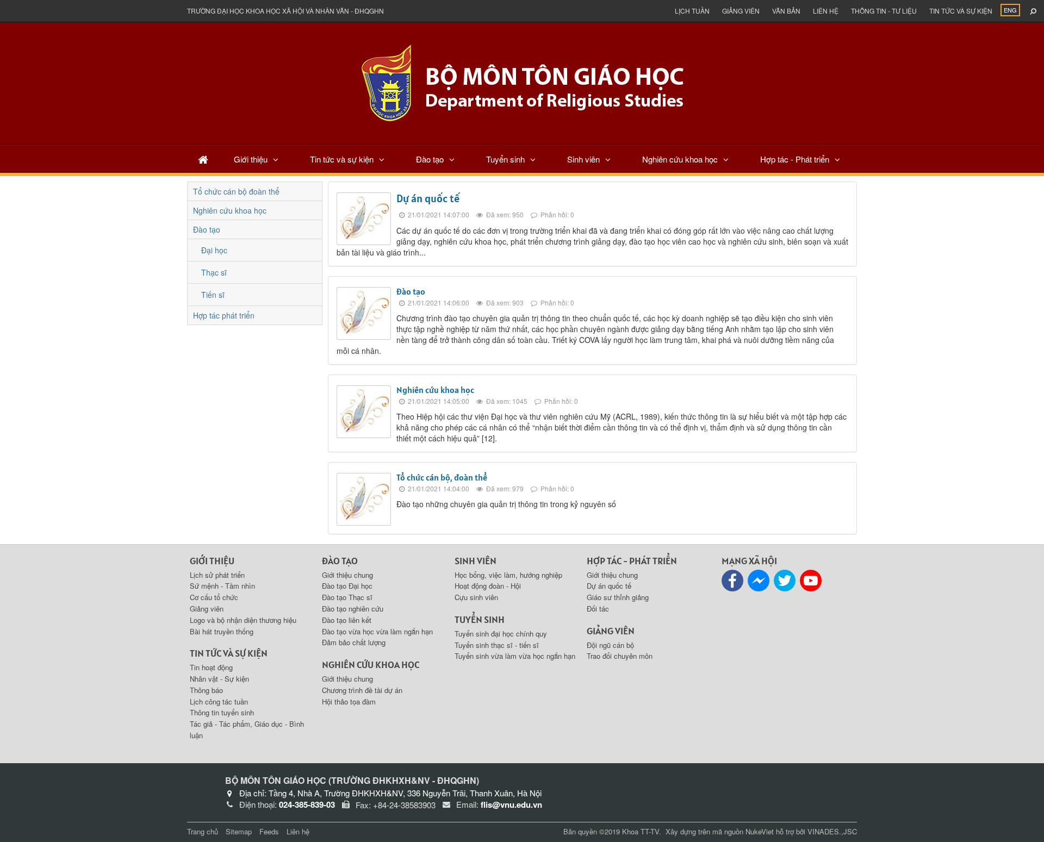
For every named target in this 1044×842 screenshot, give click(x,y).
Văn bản (786, 10)
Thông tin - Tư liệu (884, 10)
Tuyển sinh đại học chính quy (501, 633)
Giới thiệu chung (347, 575)
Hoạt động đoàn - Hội (488, 586)
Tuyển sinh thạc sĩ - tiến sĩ (497, 645)
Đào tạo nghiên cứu (352, 608)
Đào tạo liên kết (346, 620)
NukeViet (759, 831)
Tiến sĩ (213, 294)
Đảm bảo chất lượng (354, 642)
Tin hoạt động (211, 667)
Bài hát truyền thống (221, 631)
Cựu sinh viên (476, 597)
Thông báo (206, 690)
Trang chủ (202, 831)
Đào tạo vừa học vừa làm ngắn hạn (377, 631)
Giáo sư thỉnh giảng (618, 597)
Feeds (269, 831)
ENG (1010, 9)
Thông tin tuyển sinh (222, 712)
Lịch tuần (692, 10)
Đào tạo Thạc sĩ (347, 597)
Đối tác (598, 608)
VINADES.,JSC (832, 831)
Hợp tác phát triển (223, 315)
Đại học (214, 250)
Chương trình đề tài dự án (362, 690)
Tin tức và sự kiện (960, 10)
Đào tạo (430, 159)
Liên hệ (825, 10)
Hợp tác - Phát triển (794, 159)
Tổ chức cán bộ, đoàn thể (441, 477)
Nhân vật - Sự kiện (219, 678)
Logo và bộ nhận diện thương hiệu (243, 620)
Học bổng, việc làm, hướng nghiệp (508, 575)
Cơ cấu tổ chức (214, 597)
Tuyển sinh (505, 159)
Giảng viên (741, 10)
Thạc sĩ (214, 272)
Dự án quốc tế (427, 198)
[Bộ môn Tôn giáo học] (522, 82)
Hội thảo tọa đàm (349, 701)
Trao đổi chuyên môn (619, 656)
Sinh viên (583, 159)
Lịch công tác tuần (219, 701)
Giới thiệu (251, 159)
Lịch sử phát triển (217, 575)
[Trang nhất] (203, 159)
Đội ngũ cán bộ (610, 645)
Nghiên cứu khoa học (680, 159)
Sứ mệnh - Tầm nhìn (222, 586)
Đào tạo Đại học (347, 586)
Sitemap (239, 831)
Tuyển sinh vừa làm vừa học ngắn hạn (515, 656)
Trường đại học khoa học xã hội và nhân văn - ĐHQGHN (285, 10)
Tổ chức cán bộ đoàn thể (236, 191)
